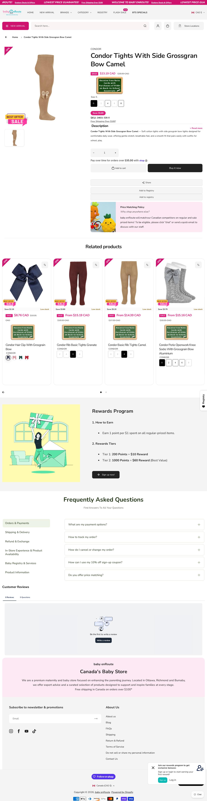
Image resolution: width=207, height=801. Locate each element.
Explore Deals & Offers (14, 2)
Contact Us (112, 759)
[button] (14, 139)
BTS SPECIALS (139, 12)
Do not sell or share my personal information (130, 753)
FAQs (109, 728)
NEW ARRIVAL (47, 12)
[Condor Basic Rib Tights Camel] (77, 283)
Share (148, 182)
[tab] (101, 392)
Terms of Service (115, 746)
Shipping (110, 734)
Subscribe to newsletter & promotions (36, 707)
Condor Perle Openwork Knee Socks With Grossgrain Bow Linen (180, 347)
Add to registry (146, 197)
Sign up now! (108, 474)
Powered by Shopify (122, 792)
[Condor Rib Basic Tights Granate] (26, 283)
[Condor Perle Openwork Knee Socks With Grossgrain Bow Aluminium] (129, 283)
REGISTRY (102, 12)
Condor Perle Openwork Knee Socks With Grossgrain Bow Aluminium (126, 349)
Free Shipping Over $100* (103, 121)
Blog (108, 722)
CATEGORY (83, 12)
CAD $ (197, 13)
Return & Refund (115, 740)
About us (111, 716)
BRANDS (64, 12)
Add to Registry (146, 190)
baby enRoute (102, 792)
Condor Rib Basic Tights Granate (25, 345)
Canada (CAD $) (104, 785)
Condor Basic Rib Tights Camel (76, 345)
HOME (30, 12)
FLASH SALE (120, 12)
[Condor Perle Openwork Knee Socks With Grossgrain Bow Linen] (180, 283)
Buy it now (175, 168)
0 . (94, 103)
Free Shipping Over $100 (81, 2)
